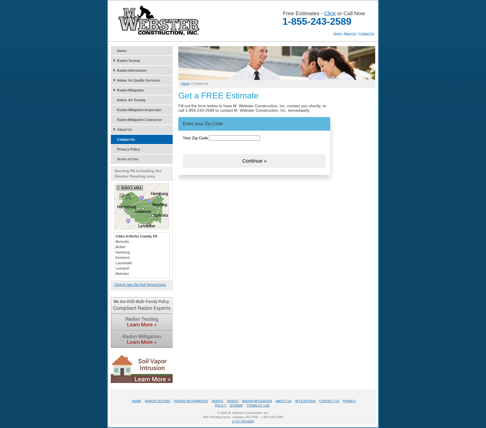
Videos (217, 401)
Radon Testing (128, 61)
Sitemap (236, 405)
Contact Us (366, 33)
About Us (350, 33)
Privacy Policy (128, 149)
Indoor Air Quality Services (138, 80)
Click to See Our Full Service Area (140, 285)
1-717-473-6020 (243, 421)
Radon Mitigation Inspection (139, 110)
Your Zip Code (195, 138)
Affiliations (305, 401)
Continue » (254, 161)
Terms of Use (127, 159)
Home (337, 33)
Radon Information (132, 71)
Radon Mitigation (130, 90)
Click (330, 13)
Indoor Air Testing (131, 100)
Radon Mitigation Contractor (139, 120)
